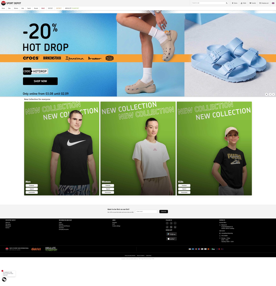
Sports (29, 8)
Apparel (33, 189)
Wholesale (8, 226)
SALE (43, 8)
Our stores (8, 224)
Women (16, 8)
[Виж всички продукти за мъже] (61, 148)
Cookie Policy (148, 255)
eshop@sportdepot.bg (227, 233)
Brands (36, 8)
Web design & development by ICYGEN (146, 258)
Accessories (32, 193)
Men (9, 8)
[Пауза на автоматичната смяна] (266, 94)
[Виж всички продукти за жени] (138, 148)
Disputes (114, 222)
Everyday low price (64, 229)
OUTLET (50, 8)
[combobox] (210, 3)
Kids (23, 8)
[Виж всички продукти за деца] (214, 148)
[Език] (273, 3)
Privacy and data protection (130, 255)
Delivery (61, 224)
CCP (113, 224)
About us (8, 222)
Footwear (32, 186)
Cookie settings (116, 226)
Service (7, 227)
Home (3, 8)
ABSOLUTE (72, 8)
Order (60, 222)
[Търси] (226, 3)
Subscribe (163, 211)
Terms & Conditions (140, 255)
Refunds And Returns (64, 226)
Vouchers (61, 227)
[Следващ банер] (273, 94)
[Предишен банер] (270, 94)
